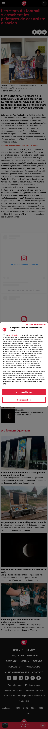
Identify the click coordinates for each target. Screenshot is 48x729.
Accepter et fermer (24, 392)
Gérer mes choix (24, 400)
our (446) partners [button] (13, 335)
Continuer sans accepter (35, 324)
